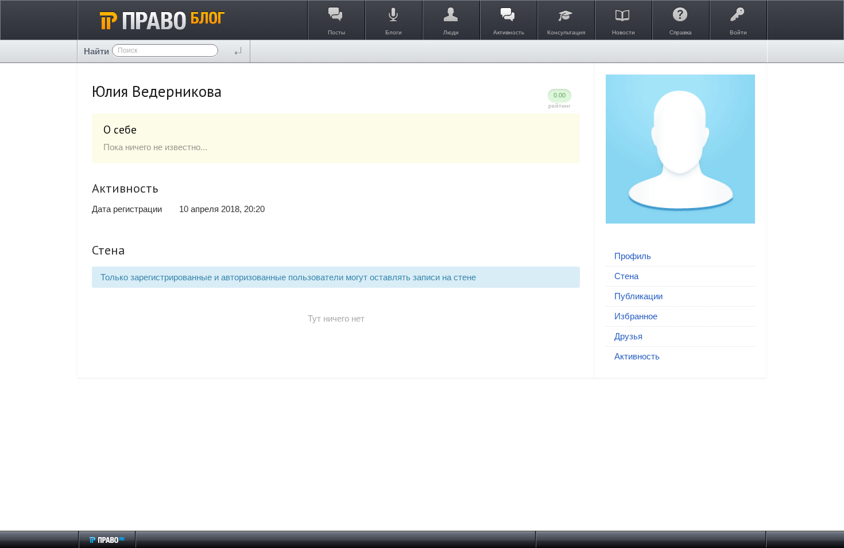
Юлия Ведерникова (157, 91)
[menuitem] (680, 256)
